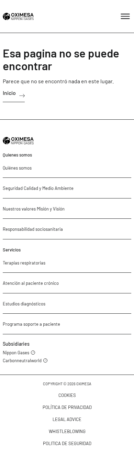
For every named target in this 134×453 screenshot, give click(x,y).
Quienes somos (17, 155)
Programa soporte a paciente (31, 324)
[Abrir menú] (125, 16)
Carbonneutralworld (22, 360)
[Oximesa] (18, 16)
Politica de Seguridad (67, 443)
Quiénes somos (17, 168)
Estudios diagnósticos (24, 303)
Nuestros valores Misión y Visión (34, 209)
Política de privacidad (67, 407)
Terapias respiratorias (24, 263)
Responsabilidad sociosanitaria (33, 229)
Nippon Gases (16, 352)
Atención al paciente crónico (31, 283)
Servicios (12, 249)
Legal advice (67, 419)
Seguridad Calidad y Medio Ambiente (38, 188)
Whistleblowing (67, 431)
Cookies (67, 395)
